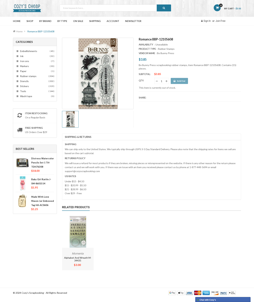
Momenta (78, 253)
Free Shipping (34, 127)
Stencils (36, 81)
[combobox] (115, 7)
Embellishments (36, 51)
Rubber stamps (36, 76)
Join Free (220, 21)
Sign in (207, 21)
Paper (36, 71)
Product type (147, 49)
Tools (36, 91)
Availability (146, 44)
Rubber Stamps (166, 48)
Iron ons (36, 61)
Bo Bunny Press (165, 53)
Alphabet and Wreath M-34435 (77, 259)
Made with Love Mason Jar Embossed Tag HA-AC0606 (42, 200)
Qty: (141, 80)
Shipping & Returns (78, 136)
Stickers (36, 86)
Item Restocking (36, 113)
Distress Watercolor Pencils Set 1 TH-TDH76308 (42, 162)
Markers (36, 66)
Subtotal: (144, 74)
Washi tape (36, 96)
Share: (142, 97)
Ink (36, 56)
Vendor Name (147, 53)
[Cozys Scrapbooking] (202, 292)
